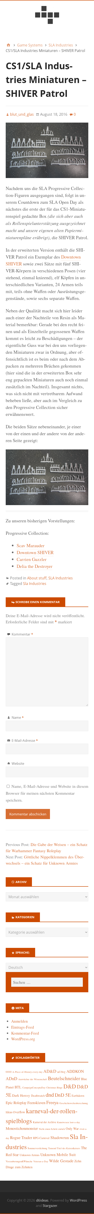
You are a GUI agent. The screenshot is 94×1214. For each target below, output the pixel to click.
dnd (50, 1094)
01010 (8, 1071)
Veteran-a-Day (40, 1161)
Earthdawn (78, 1096)
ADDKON (75, 1071)
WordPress (78, 1200)
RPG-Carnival (41, 1138)
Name (18, 717)
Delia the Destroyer (34, 566)
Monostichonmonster (22, 1128)
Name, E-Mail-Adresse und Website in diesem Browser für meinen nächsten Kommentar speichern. (47, 793)
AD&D (49, 1071)
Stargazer (50, 1205)
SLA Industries (60, 578)
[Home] (8, 45)
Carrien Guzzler (32, 559)
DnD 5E (63, 1094)
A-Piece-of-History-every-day (27, 1071)
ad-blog (61, 1071)
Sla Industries (34, 583)
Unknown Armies (29, 1155)
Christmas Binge (54, 1087)
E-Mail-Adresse (25, 740)
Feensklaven (36, 1102)
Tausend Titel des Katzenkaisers (64, 1148)
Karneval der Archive (44, 1122)
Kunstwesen (63, 1122)
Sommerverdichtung (37, 1148)
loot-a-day (75, 1122)
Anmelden (19, 1021)
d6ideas (42, 1200)
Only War (72, 1128)
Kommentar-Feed (25, 1033)
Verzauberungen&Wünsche (19, 1161)
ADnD (11, 1078)
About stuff (37, 578)
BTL (18, 1087)
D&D (69, 1086)
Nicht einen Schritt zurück (52, 1129)
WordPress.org (23, 1038)
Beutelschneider (64, 1078)
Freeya (52, 1102)
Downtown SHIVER (35, 552)
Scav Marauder (30, 545)
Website (18, 763)
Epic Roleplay (16, 1102)
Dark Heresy (21, 1095)
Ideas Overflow (15, 1112)
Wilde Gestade (61, 1160)
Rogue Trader (21, 1137)
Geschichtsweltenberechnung (73, 1103)
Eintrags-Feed (22, 1027)
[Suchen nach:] (47, 982)
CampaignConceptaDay (33, 1087)
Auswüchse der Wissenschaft (32, 1079)
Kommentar (22, 634)
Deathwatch (38, 1096)
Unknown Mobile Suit (58, 1154)
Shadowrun (59, 1137)
